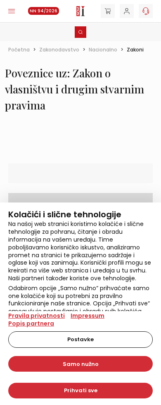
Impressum (87, 316)
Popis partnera (31, 323)
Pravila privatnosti (36, 316)
